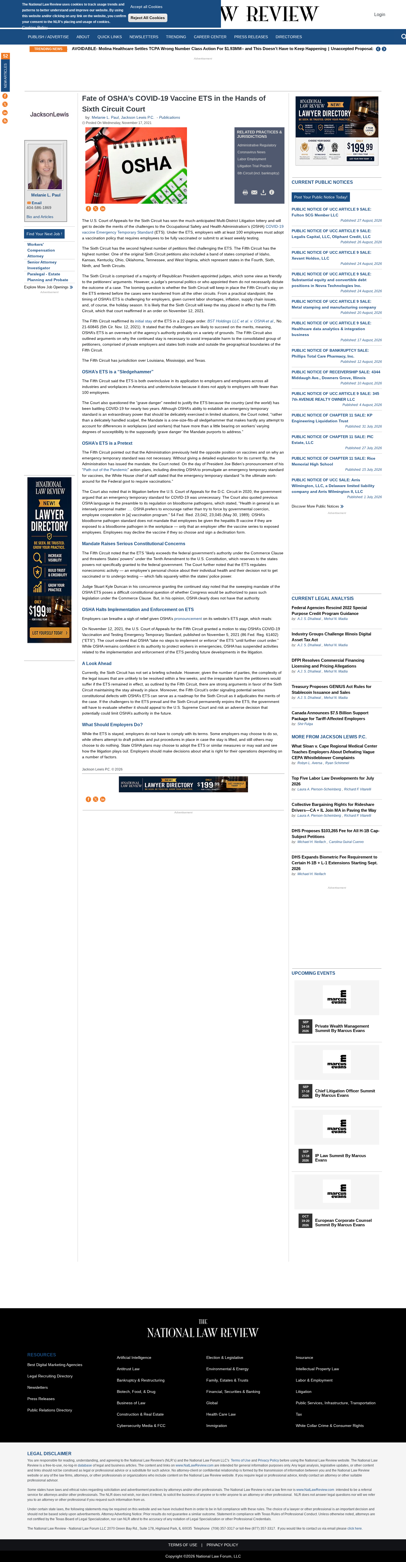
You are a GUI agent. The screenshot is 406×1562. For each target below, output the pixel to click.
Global (212, 1403)
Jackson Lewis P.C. (137, 117)
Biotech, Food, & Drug (136, 1391)
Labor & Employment (314, 1380)
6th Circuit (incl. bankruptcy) (258, 173)
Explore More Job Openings (46, 287)
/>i (272, 192)
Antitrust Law (128, 1369)
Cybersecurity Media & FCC (141, 1425)
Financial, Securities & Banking (233, 1391)
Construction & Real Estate (140, 1414)
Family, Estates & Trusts (227, 1380)
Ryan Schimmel (337, 763)
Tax (299, 1414)
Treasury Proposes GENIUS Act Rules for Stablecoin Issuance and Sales (331, 689)
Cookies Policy (35, 27)
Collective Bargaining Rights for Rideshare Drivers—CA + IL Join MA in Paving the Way (334, 807)
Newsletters (144, 37)
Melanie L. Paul (45, 195)
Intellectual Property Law (317, 1369)
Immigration (216, 1425)
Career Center (210, 37)
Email (37, 203)
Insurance (304, 1357)
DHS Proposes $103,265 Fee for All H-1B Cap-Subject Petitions (335, 833)
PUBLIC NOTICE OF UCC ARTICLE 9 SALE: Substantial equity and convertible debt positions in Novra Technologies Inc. (331, 280)
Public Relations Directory (49, 1410)
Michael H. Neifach (311, 842)
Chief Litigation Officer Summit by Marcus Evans (345, 1093)
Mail (255, 192)
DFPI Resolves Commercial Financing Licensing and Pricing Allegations (328, 663)
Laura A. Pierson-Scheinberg (319, 789)
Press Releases (41, 1399)
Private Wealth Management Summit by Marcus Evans (342, 1028)
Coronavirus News (251, 152)
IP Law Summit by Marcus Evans (340, 1158)
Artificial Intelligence (134, 1357)
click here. (355, 1528)
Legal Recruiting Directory (50, 1376)
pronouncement (188, 618)
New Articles (5, 75)
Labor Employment (252, 159)
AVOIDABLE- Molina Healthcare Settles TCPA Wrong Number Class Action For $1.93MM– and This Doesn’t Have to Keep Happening (197, 48)
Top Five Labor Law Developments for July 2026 (333, 781)
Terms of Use (241, 1460)
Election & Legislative (224, 1357)
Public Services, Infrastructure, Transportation (336, 1403)
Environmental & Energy (227, 1369)
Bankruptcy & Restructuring (141, 1380)
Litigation (304, 1391)
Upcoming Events (313, 973)
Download (264, 192)
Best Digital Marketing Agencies (54, 1364)
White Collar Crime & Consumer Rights (330, 1425)
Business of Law (131, 1403)
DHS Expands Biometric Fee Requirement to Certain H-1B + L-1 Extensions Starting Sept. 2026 (335, 863)
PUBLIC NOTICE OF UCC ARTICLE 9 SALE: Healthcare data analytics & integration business (331, 329)
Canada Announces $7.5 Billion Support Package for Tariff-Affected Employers (330, 715)
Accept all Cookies (146, 6)
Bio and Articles (40, 216)
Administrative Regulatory (257, 145)
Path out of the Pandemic (105, 469)
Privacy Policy (268, 1460)
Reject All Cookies (148, 17)
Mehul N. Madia (336, 619)
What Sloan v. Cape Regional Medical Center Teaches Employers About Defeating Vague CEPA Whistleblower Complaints (334, 752)
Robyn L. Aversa (309, 763)
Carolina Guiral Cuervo (346, 842)
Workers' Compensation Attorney (41, 250)
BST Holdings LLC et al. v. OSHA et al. (240, 321)
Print (246, 192)
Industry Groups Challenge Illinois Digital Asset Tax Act (331, 637)
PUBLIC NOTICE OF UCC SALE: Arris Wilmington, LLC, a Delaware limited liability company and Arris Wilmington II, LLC (333, 486)
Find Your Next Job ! (44, 234)
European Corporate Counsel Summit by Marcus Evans (343, 1222)
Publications (169, 117)
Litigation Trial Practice (255, 166)
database (85, 1465)
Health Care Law (221, 1414)
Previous (378, 49)
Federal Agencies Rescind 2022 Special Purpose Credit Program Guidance (329, 610)
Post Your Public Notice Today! (320, 197)
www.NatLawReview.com (194, 1465)
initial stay (143, 321)
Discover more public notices (315, 506)
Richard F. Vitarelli (357, 789)
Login (379, 14)
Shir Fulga (305, 724)
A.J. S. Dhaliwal (309, 619)
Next (385, 49)
